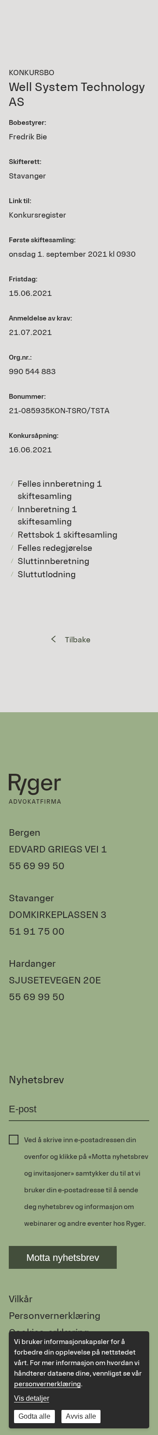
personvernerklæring (47, 1384)
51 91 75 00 (37, 931)
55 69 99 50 (37, 866)
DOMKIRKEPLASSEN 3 (58, 915)
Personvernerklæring (55, 1316)
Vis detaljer (31, 1398)
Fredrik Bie (28, 137)
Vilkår (20, 1299)
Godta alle (34, 1416)
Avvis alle (81, 1416)
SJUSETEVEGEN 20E (55, 980)
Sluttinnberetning (54, 561)
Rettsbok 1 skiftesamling (68, 534)
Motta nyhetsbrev (62, 1257)
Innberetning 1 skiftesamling (47, 515)
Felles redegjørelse (55, 548)
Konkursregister (37, 215)
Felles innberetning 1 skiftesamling (60, 489)
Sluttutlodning (47, 574)
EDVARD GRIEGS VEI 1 (58, 849)
